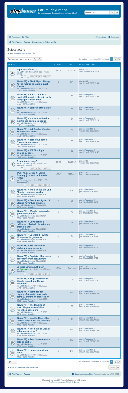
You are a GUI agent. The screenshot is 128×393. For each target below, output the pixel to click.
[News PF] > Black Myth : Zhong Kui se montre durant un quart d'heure (33, 84)
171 (40, 168)
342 (44, 274)
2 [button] (115, 59)
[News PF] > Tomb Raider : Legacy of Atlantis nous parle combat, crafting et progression (33, 294)
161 (44, 77)
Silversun (24, 269)
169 (31, 168)
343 (49, 274)
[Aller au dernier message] (87, 69)
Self (21, 72)
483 (31, 185)
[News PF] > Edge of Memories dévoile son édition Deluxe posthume (32, 281)
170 (36, 168)
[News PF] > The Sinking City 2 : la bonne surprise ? (33, 330)
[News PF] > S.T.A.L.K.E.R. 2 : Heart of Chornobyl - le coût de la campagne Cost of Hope (34, 97)
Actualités (31, 91)
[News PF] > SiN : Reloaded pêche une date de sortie (31, 246)
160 (40, 77)
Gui (83, 69)
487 (49, 185)
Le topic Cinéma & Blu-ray (30, 267)
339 (31, 274)
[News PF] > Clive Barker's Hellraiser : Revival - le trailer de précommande (33, 224)
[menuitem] (25, 37)
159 (36, 77)
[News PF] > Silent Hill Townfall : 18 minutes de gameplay (33, 236)
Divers (19, 74)
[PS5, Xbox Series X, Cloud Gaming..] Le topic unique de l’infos (32, 175)
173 (49, 168)
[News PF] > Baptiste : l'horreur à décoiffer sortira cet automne (34, 257)
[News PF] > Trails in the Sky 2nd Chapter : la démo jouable (34, 191)
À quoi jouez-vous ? (27, 161)
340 (36, 274)
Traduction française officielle (60, 382)
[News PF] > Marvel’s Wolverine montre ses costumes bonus (33, 119)
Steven (23, 180)
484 (36, 185)
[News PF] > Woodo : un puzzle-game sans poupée (33, 212)
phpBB (56, 380)
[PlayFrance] (23, 11)
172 (44, 168)
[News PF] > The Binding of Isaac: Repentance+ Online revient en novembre (31, 307)
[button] (119, 59)
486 (44, 185)
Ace (84, 81)
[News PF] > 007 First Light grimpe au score (30, 151)
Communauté (26, 165)
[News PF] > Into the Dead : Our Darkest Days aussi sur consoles (33, 319)
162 (49, 77)
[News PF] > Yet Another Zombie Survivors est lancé (33, 130)
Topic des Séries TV (27, 69)
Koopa (22, 163)
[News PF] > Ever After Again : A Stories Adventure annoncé (33, 201)
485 (40, 185)
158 (31, 77)
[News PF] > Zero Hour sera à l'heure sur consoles (32, 141)
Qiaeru (76, 382)
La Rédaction (25, 89)
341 (40, 274)
